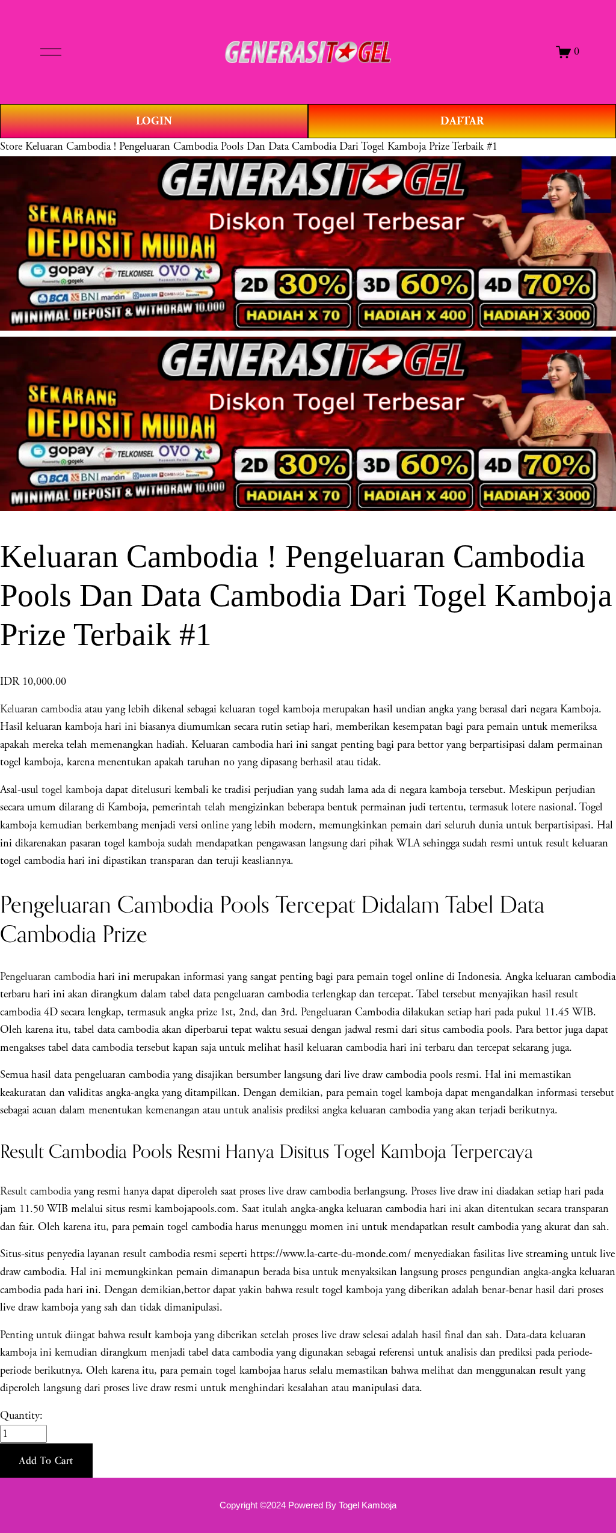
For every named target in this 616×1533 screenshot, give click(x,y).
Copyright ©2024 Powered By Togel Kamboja (308, 1505)
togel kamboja (72, 790)
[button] (46, 1460)
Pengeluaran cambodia (47, 977)
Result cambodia (35, 1191)
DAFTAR (462, 121)
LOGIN (154, 121)
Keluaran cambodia (41, 709)
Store (11, 146)
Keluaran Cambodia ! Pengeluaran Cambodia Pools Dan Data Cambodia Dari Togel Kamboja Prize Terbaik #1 (261, 146)
